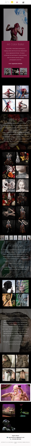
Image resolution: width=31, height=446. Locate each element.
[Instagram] (17, 2)
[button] (12, 2)
